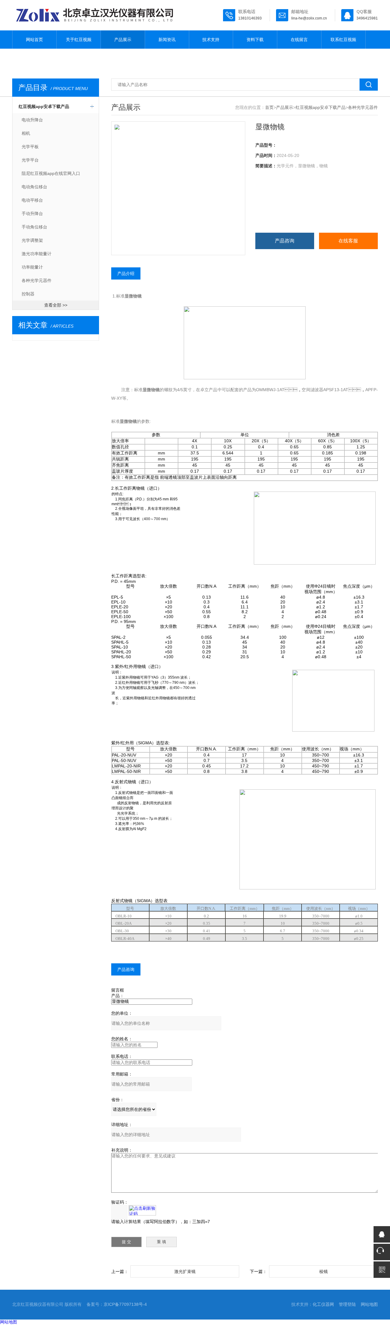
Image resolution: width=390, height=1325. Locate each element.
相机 (26, 133)
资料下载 (255, 39)
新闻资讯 (167, 39)
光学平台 (30, 160)
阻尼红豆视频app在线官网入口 (51, 173)
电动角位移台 (34, 186)
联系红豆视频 (343, 39)
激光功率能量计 (36, 253)
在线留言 (299, 39)
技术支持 (210, 39)
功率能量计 (32, 267)
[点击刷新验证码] (142, 1210)
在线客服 (348, 240)
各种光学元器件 (36, 280)
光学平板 (30, 146)
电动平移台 (32, 200)
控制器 (28, 293)
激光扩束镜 (185, 1271)
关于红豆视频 (78, 39)
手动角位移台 (34, 226)
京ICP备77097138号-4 (125, 1304)
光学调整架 (32, 240)
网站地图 (369, 1304)
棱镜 (323, 1271)
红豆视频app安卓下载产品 (44, 106)
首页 (269, 107)
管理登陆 (347, 1304)
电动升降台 (32, 119)
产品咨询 (284, 240)
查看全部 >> (55, 305)
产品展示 (122, 39)
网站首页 (34, 39)
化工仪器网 (323, 1304)
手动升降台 (32, 213)
